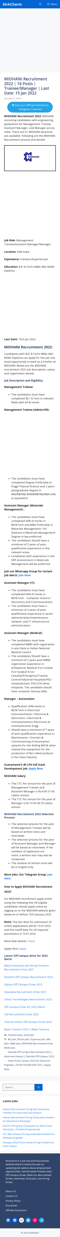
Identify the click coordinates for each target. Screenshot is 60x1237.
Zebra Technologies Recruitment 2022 (28, 999)
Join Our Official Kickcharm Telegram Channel (31, 107)
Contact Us (11, 1196)
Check (31, 941)
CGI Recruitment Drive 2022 (21, 1014)
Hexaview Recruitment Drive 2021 (25, 992)
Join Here (25, 575)
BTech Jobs (23, 1039)
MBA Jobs (15, 1043)
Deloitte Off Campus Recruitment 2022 (29, 977)
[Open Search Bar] (40, 4)
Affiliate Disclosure (16, 1210)
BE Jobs (12, 1039)
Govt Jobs (29, 1035)
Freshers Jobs (15, 1035)
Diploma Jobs (38, 1039)
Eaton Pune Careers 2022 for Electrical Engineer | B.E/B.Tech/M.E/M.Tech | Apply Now (27, 1065)
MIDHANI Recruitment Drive (37, 1043)
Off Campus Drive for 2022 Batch (24, 1007)
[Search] (39, 1087)
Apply (22, 948)
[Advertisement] (30, 41)
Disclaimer (11, 1205)
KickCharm (12, 4)
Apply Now (36, 768)
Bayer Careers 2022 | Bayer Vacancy (26, 1029)
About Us (11, 1191)
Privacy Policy (13, 1200)
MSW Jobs (9, 1047)
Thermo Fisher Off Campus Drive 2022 (28, 1022)
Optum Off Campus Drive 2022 (23, 984)
